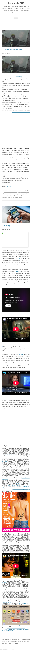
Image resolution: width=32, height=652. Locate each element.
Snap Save (4, 366)
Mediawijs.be (5, 582)
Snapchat (20, 354)
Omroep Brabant (15, 629)
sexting (14, 641)
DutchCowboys (21, 628)
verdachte (20, 195)
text (25, 641)
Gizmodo (14, 628)
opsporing (20, 194)
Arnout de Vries (18, 197)
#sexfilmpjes (19, 483)
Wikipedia (9, 628)
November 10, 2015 (23, 603)
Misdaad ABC (18, 639)
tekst (22, 641)
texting (27, 641)
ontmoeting (15, 194)
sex (17, 195)
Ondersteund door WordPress (7, 649)
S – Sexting (6, 226)
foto (3, 641)
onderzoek (18, 271)
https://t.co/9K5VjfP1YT (8, 602)
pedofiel (25, 194)
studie (19, 258)
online (10, 194)
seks (14, 195)
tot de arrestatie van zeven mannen (21, 112)
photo (5, 641)
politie (7, 195)
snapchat (18, 641)
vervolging (25, 195)
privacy (11, 195)
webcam (4, 197)
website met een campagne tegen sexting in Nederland (16, 489)
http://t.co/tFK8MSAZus (14, 485)
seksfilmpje (5, 461)
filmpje (21, 626)
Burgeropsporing (19, 190)
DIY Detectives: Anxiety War (12, 50)
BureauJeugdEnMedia (7, 630)
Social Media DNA (16, 3)
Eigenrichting (24, 192)
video (3, 643)
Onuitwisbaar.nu (24, 629)
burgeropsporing (14, 192)
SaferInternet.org (6, 629)
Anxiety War (19, 76)
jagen (7, 194)
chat (19, 192)
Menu (16, 18)
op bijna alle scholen (9, 454)
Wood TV (9, 186)
